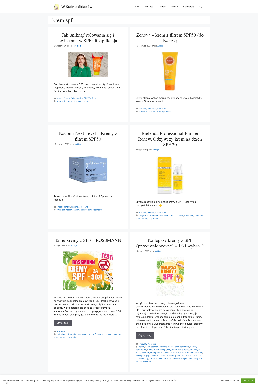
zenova (169, 111)
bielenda (154, 215)
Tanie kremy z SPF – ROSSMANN (88, 240)
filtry (169, 350)
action (141, 347)
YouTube (149, 6)
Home (136, 6)
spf (87, 101)
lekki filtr (198, 352)
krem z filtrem (188, 352)
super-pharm (162, 358)
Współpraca (188, 6)
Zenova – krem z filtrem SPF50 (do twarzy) (170, 38)
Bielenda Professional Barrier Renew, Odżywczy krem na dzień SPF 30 (170, 139)
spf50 (152, 358)
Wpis (164, 108)
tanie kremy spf (195, 358)
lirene (181, 215)
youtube (154, 218)
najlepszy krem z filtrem (155, 355)
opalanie (170, 355)
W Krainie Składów (76, 7)
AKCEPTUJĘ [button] (248, 380)
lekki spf (139, 355)
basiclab (154, 347)
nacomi (69, 210)
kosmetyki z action (147, 111)
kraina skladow (142, 352)
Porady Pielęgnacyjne (73, 98)
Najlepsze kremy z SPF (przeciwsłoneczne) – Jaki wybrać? (170, 243)
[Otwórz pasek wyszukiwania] (200, 7)
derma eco (164, 215)
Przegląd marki (63, 207)
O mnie (174, 6)
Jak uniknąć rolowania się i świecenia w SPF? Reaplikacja (88, 38)
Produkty (143, 108)
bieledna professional (169, 347)
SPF (85, 98)
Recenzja (152, 108)
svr (170, 358)
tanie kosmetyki (95, 210)
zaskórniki (147, 361)
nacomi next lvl (80, 210)
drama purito (153, 350)
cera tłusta (184, 347)
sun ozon (198, 215)
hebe (174, 350)
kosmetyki (195, 350)
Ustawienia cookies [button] (230, 380)
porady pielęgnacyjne (75, 101)
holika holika (183, 350)
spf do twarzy (142, 358)
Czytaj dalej (62, 322)
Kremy (60, 98)
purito (177, 355)
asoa (147, 347)
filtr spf (163, 350)
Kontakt (162, 6)
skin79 (195, 355)
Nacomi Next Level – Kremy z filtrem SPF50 (88, 136)
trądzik (139, 361)
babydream (144, 215)
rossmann (188, 215)
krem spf (61, 101)
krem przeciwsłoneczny (161, 352)
